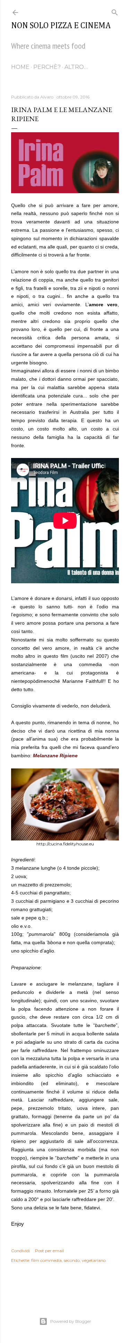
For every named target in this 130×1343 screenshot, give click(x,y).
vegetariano (94, 1260)
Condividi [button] (20, 1250)
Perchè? (47, 67)
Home (20, 67)
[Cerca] (115, 11)
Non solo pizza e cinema (61, 26)
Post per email (49, 1250)
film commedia (46, 1260)
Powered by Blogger (70, 1321)
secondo (72, 1260)
